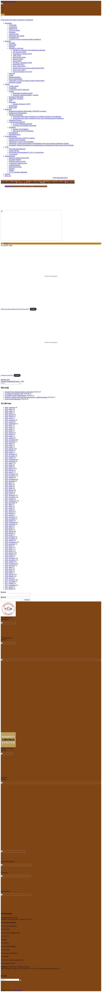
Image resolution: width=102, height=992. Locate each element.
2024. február (9, 450)
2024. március (9, 449)
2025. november (10, 420)
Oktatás (7, 84)
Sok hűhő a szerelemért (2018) (22, 63)
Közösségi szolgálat (15, 82)
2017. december (10, 580)
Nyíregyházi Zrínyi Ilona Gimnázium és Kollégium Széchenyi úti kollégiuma (37, 116)
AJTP (10, 100)
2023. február (9, 470)
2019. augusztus (10, 544)
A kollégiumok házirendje (17, 122)
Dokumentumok (10, 156)
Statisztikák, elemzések (16, 98)
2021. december (10, 495)
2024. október (9, 438)
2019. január (9, 556)
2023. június (9, 463)
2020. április (9, 529)
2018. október (9, 562)
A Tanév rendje (14, 86)
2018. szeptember (10, 563)
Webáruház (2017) (18, 64)
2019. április (9, 551)
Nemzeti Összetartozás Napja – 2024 (12, 381)
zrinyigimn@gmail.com (8, 1)
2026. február (9, 416)
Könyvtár (12, 73)
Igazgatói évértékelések (16, 97)
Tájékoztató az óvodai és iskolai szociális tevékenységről (26, 80)
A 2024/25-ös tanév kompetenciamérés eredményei (25, 39)
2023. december (10, 454)
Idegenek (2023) (18, 59)
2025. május (8, 429)
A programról (13, 154)
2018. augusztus (10, 565)
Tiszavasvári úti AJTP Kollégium (23, 131)
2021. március (9, 511)
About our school (14, 30)
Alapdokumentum (14, 165)
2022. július (8, 483)
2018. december (10, 558)
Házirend (12, 168)
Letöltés (33, 309)
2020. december (10, 517)
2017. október (9, 583)
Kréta (2, 14)
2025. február (9, 434)
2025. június (9, 427)
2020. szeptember (10, 522)
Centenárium (13, 27)
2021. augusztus (10, 502)
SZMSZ (11, 170)
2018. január (9, 578)
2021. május (8, 508)
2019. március (9, 553)
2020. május (8, 528)
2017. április (9, 587)
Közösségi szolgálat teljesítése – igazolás (25, 95)
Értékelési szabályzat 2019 (17, 161)
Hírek (10, 245)
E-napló (11, 91)
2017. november (10, 581)
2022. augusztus (10, 481)
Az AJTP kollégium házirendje (22, 124)
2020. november (10, 519)
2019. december (10, 537)
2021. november (10, 497)
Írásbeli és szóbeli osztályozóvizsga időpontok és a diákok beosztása (26, 397)
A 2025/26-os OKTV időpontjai (19, 89)
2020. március (9, 531)
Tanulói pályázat (14, 150)
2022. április (9, 488)
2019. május (8, 549)
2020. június (9, 526)
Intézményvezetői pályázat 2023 (19, 158)
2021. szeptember (10, 501)
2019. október (9, 540)
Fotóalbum (12, 32)
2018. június (9, 569)
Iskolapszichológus (15, 77)
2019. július (8, 546)
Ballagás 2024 (5, 379)
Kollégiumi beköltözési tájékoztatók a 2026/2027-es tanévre (27, 111)
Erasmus (7, 174)
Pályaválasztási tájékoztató (17, 149)
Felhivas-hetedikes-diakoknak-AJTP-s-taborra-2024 (15, 309)
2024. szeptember (10, 440)
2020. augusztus (10, 524)
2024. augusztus (10, 441)
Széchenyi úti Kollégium (20, 129)
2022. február (9, 492)
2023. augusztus (10, 461)
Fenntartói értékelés (15, 159)
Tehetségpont (13, 106)
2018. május (8, 571)
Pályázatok (12, 102)
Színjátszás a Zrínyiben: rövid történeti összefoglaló (29, 50)
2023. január (9, 472)
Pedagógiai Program (15, 120)
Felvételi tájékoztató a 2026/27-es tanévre (22, 138)
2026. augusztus (10, 407)
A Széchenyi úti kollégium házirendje (24, 125)
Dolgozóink (12, 45)
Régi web (8, 176)
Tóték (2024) (17, 55)
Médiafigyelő (13, 28)
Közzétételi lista (14, 37)
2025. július (8, 425)
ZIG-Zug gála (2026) (19, 52)
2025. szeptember (10, 423)
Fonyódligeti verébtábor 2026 (14, 394)
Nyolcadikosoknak (11, 136)
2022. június (9, 484)
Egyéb (6, 245)
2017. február (9, 589)
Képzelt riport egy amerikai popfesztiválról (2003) (28, 68)
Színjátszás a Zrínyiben (16, 48)
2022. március (9, 490)
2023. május (8, 465)
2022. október (9, 477)
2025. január (9, 436)
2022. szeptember (10, 479)
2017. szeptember (10, 585)
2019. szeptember (10, 542)
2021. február (9, 513)
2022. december (10, 474)
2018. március (9, 574)
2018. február (9, 576)
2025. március (9, 432)
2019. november (10, 538)
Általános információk (16, 115)
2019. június (9, 547)
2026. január (9, 418)
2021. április (9, 510)
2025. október (9, 422)
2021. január (9, 515)
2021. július (8, 504)
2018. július (8, 567)
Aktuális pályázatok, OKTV (22, 104)
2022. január (9, 493)
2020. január (9, 535)
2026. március (9, 414)
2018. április (9, 572)
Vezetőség (12, 43)
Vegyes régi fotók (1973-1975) (22, 72)
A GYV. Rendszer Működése (18, 172)
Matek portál (13, 107)
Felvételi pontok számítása (17, 140)
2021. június (9, 506)
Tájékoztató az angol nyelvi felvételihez (21, 142)
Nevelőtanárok (13, 133)
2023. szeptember (10, 459)
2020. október (9, 520)
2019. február (9, 554)
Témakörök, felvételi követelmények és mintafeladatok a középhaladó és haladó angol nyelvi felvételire (41, 145)
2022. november (10, 476)
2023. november (10, 456)
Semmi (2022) (17, 61)
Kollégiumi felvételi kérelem (18, 113)
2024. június (9, 443)
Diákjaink (12, 46)
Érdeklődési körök (14, 134)
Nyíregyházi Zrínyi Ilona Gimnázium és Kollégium (17, 20)
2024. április (9, 447)
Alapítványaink (13, 34)
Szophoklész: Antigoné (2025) (22, 54)
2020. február (9, 533)
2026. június (9, 409)
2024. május (8, 445)
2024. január (9, 452)
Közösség (8, 41)
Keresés (3, 592)
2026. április (9, 413)
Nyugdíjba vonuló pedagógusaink (15, 395)
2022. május (8, 486)
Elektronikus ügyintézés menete (23, 93)
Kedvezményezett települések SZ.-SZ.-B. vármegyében (26, 152)
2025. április (9, 431)
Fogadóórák (13, 88)
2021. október (9, 499)
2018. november (10, 560)
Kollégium (8, 109)
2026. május (8, 411)
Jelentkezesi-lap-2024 (7, 375)
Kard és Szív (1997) (19, 70)
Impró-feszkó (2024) (19, 57)
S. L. (2, 245)
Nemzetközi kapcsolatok (16, 36)
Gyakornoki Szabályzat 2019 (18, 163)
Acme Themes (17, 990)
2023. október (9, 458)
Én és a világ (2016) (19, 66)
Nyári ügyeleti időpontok (13, 399)
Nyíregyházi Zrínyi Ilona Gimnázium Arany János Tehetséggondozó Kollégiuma (38, 118)
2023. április (9, 467)
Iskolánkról (8, 23)
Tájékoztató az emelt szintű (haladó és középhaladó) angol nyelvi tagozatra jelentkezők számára (39, 143)
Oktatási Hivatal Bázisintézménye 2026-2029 (19, 392)
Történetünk (12, 25)
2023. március (9, 468)
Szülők (11, 75)
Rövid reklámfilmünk (15, 79)
